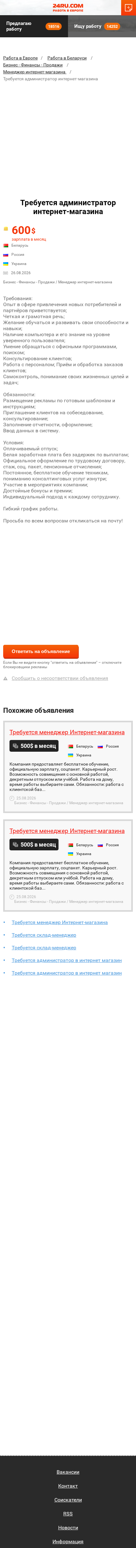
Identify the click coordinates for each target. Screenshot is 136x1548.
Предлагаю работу (32, 26)
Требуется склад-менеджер (44, 935)
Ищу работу (96, 26)
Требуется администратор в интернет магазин (67, 960)
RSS (68, 1514)
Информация (68, 1542)
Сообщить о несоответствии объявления (60, 678)
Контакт (68, 1486)
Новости (68, 1528)
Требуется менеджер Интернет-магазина (60, 922)
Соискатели (68, 1500)
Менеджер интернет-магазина (34, 71)
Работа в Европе (20, 57)
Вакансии (68, 1472)
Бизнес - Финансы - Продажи (33, 64)
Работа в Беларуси (67, 57)
